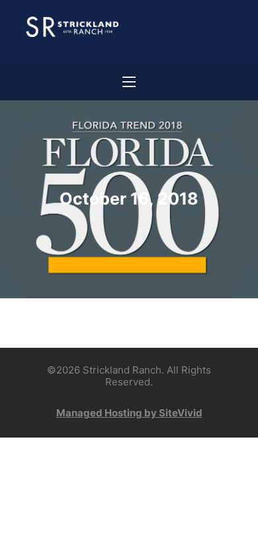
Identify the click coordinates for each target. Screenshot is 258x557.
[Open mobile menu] (129, 82)
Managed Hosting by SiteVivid (129, 413)
